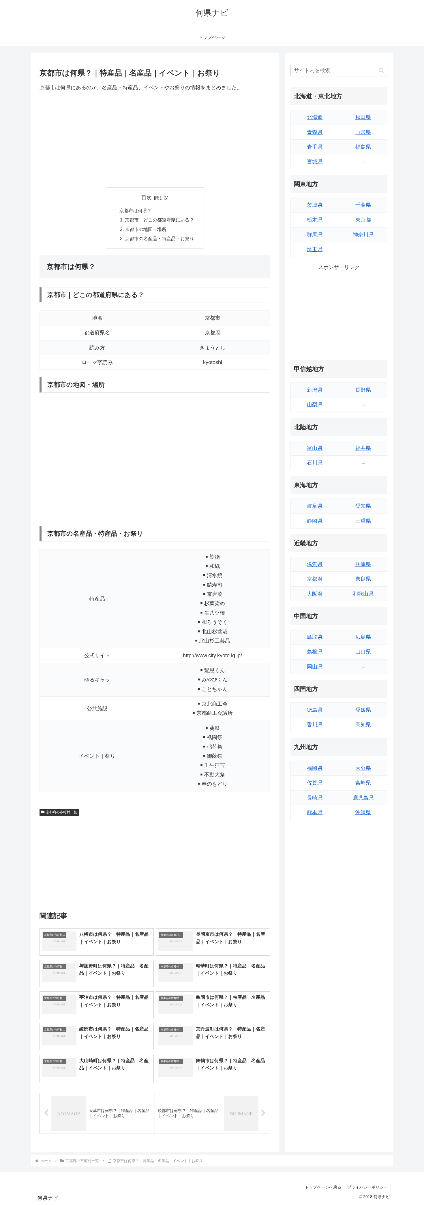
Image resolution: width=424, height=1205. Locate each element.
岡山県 (314, 667)
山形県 (363, 132)
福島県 (363, 147)
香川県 (314, 724)
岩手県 (314, 147)
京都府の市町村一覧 (61, 812)
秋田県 (363, 117)
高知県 (363, 724)
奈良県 (363, 579)
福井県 (363, 448)
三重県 (363, 521)
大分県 (363, 768)
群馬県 (314, 235)
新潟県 (314, 390)
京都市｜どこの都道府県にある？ (159, 219)
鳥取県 (314, 637)
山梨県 (314, 405)
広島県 (363, 637)
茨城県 (314, 205)
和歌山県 (363, 594)
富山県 (314, 448)
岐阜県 (314, 506)
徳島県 (314, 710)
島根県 (314, 652)
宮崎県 (363, 783)
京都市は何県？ (135, 210)
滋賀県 (314, 564)
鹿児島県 (363, 798)
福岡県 (314, 768)
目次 (146, 197)
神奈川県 (363, 235)
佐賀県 (314, 783)
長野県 (363, 390)
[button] (381, 70)
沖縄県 (363, 812)
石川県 (314, 463)
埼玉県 (314, 249)
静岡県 (314, 521)
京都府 (314, 579)
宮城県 (314, 161)
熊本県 (314, 812)
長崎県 (314, 798)
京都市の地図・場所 (145, 229)
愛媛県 (363, 710)
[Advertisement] (155, 139)
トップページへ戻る (323, 1187)
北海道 (314, 117)
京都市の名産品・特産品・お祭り (159, 238)
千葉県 (363, 205)
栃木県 (314, 220)
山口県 (363, 652)
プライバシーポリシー (367, 1187)
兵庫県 (363, 564)
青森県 (314, 132)
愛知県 (363, 506)
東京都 (363, 220)
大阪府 (314, 594)
